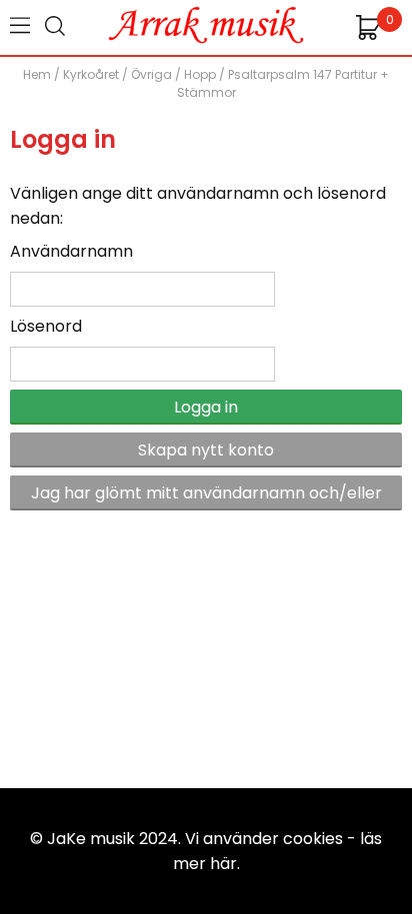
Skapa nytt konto (206, 450)
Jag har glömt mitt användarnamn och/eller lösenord (206, 495)
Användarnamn (71, 251)
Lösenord (46, 326)
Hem (37, 74)
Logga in (206, 407)
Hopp (200, 74)
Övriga (151, 74)
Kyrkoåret (91, 74)
